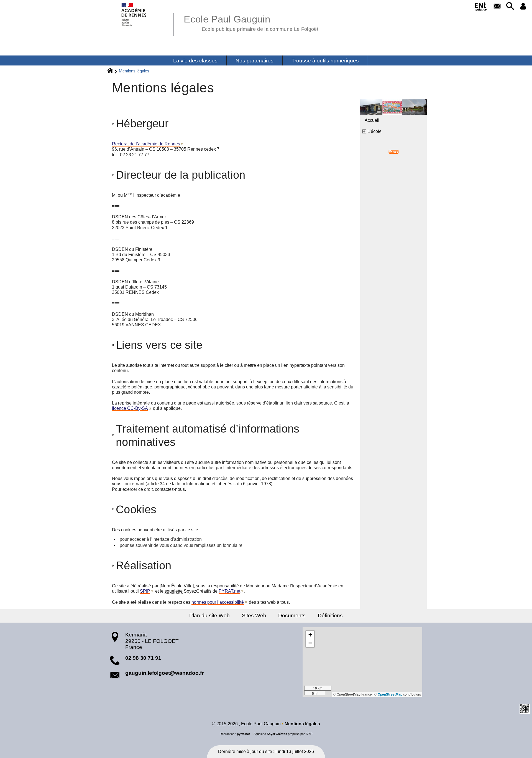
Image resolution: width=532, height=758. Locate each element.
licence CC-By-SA (130, 408)
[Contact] (496, 6)
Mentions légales (302, 723)
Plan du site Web (209, 615)
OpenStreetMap (390, 694)
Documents (292, 615)
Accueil (372, 120)
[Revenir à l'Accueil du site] (113, 71)
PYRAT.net (229, 591)
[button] (509, 6)
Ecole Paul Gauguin (251, 22)
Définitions (330, 615)
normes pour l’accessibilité (217, 602)
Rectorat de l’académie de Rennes (146, 144)
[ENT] (480, 7)
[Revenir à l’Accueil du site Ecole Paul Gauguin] (134, 14)
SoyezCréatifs (277, 734)
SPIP (145, 591)
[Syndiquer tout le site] (393, 151)
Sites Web (254, 615)
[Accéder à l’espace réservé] (523, 6)
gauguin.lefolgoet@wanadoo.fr (164, 673)
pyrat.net (243, 734)
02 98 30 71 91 (143, 658)
